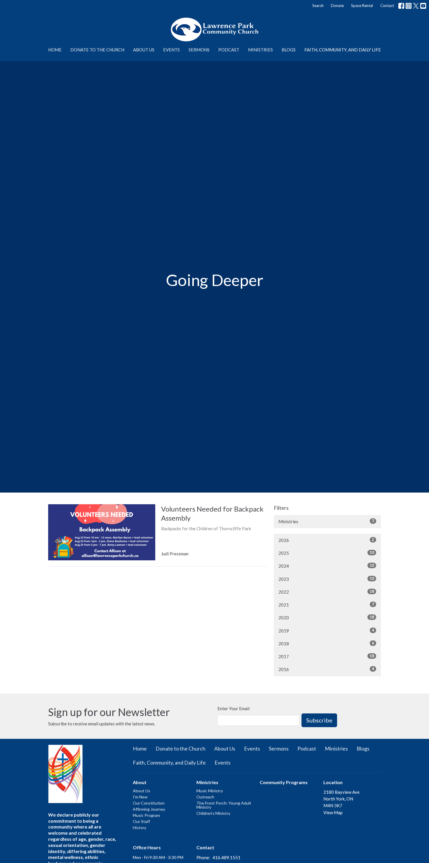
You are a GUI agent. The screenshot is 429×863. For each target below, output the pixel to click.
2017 (326, 656)
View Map (333, 812)
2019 (326, 630)
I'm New (140, 796)
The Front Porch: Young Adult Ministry (223, 805)
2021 (326, 604)
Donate (337, 5)
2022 (326, 592)
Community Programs (284, 782)
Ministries (260, 49)
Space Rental (362, 5)
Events (171, 49)
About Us (143, 49)
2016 (326, 669)
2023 (326, 579)
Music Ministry (209, 790)
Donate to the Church (97, 49)
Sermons (199, 49)
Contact (387, 5)
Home (55, 49)
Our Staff (141, 821)
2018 (326, 643)
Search (318, 5)
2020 (326, 617)
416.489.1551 (226, 857)
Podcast (228, 49)
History (139, 827)
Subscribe (319, 720)
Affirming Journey (149, 809)
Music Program (146, 815)
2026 (326, 540)
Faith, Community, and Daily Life (342, 49)
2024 (326, 566)
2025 (326, 553)
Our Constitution (149, 802)
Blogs (289, 49)
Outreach (205, 796)
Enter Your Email (233, 708)
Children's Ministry (213, 813)
